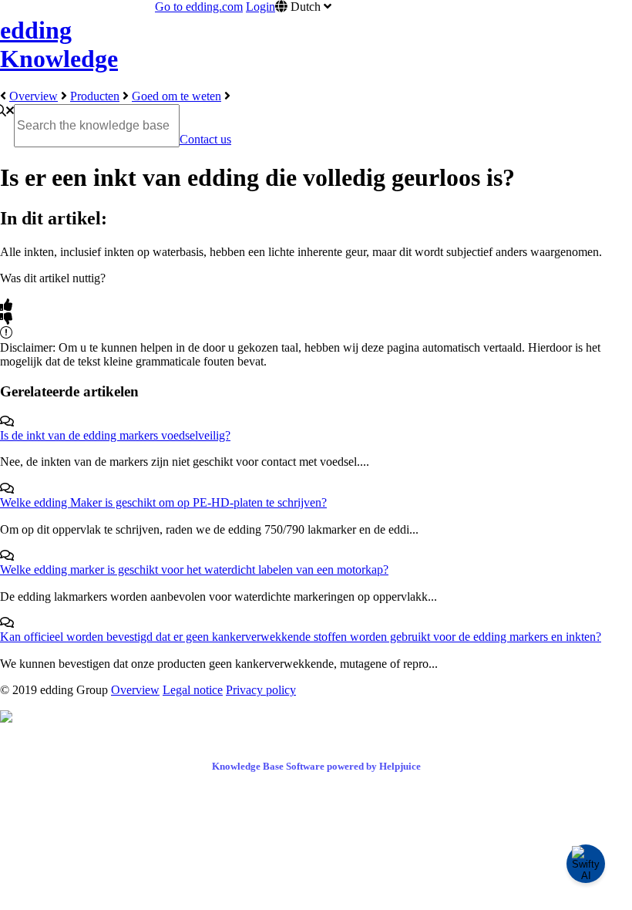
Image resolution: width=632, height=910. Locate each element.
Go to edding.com (199, 6)
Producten (94, 96)
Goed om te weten (176, 96)
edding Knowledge (59, 44)
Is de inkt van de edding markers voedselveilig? (115, 435)
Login (260, 6)
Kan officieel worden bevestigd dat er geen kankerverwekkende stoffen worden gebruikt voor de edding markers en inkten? (300, 636)
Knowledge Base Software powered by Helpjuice (316, 766)
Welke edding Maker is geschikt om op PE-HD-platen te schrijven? (163, 502)
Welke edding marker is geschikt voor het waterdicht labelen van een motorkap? (194, 569)
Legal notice (193, 689)
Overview (33, 96)
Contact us (205, 139)
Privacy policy (261, 689)
